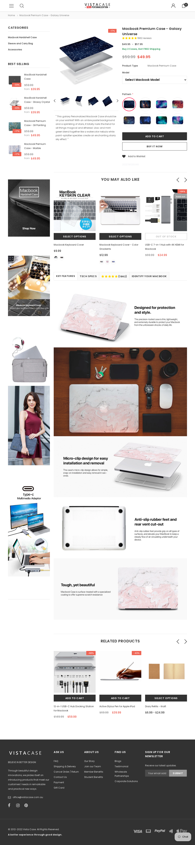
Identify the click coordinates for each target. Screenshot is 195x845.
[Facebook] (11, 805)
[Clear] (56, 258)
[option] (86, 60)
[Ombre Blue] (113, 262)
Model (125, 72)
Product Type (130, 65)
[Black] (62, 258)
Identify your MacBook (149, 276)
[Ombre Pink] (107, 262)
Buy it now (154, 146)
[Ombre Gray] (101, 262)
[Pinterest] (27, 805)
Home (11, 15)
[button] (129, 38)
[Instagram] (19, 805)
